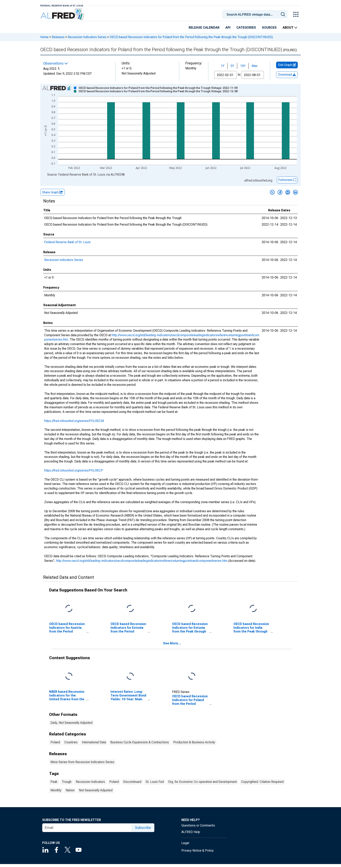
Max (255, 66)
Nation (70, 790)
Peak (54, 782)
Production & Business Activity (194, 742)
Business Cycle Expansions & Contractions (139, 742)
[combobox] (255, 14)
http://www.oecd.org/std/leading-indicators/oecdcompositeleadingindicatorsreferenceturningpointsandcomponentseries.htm (142, 561)
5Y (232, 66)
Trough (66, 782)
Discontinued (132, 782)
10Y (242, 66)
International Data (94, 742)
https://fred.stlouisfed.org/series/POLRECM (74, 421)
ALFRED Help (190, 832)
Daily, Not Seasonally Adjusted (71, 723)
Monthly (56, 790)
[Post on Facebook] (280, 192)
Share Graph (50, 192)
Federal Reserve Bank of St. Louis (67, 242)
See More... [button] (172, 643)
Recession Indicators (90, 782)
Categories (246, 27)
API (227, 27)
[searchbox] (255, 14)
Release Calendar (204, 27)
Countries (71, 742)
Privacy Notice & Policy (197, 850)
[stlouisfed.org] (61, 5)
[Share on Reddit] (287, 192)
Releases (58, 37)
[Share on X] (272, 192)
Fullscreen (285, 180)
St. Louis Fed (155, 782)
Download (285, 74)
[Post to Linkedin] (295, 192)
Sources (269, 27)
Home (44, 37)
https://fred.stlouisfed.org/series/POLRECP (73, 470)
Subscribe (143, 828)
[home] (62, 14)
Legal (185, 843)
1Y (222, 66)
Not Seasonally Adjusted (95, 790)
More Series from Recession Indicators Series (82, 762)
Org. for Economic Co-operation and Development (202, 782)
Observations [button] (53, 63)
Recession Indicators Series (87, 37)
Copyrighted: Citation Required (262, 782)
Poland (55, 742)
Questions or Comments (198, 825)
